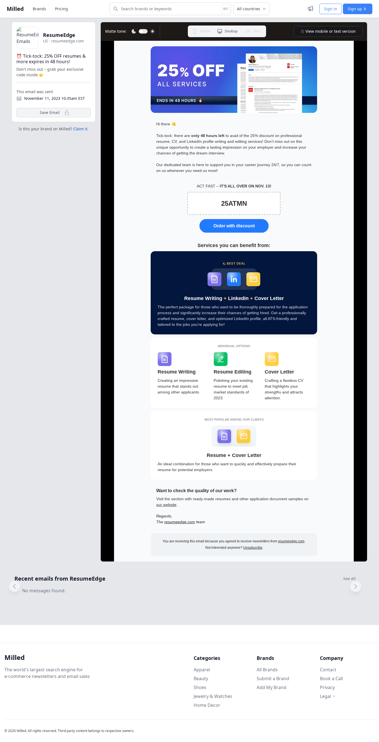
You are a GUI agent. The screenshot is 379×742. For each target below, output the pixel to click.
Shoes (200, 687)
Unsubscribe (252, 548)
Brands (39, 8)
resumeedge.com (179, 522)
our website (166, 504)
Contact (328, 670)
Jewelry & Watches (213, 696)
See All (349, 578)
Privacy (327, 687)
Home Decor (207, 705)
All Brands (267, 670)
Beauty (201, 678)
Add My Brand (271, 687)
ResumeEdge (59, 35)
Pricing (61, 8)
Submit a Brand (273, 678)
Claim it (80, 128)
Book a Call (331, 678)
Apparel (202, 670)
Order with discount (234, 225)
